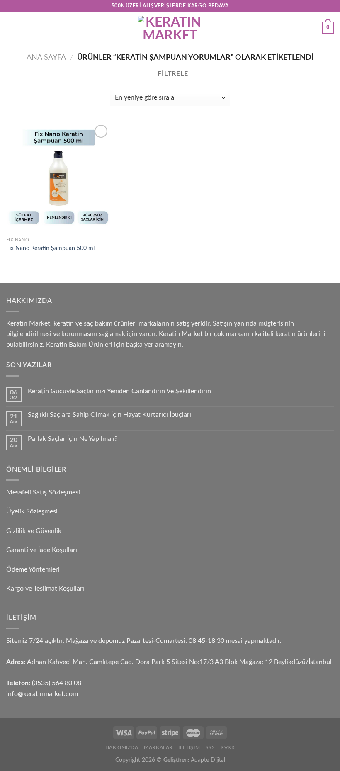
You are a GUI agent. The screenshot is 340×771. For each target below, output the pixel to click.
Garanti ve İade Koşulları (41, 550)
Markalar (158, 747)
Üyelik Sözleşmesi (32, 511)
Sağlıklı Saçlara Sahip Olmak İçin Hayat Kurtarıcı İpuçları (109, 414)
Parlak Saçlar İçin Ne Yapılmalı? (72, 438)
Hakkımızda (121, 747)
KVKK (228, 747)
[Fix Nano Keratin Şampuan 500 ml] (58, 178)
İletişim (189, 747)
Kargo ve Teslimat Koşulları (45, 588)
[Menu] (11, 27)
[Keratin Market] (170, 27)
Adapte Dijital (208, 760)
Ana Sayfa (46, 57)
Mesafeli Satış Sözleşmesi (43, 492)
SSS (210, 747)
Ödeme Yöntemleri (33, 569)
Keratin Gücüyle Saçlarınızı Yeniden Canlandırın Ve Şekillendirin (119, 391)
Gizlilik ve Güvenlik (33, 531)
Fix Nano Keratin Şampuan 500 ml (50, 248)
